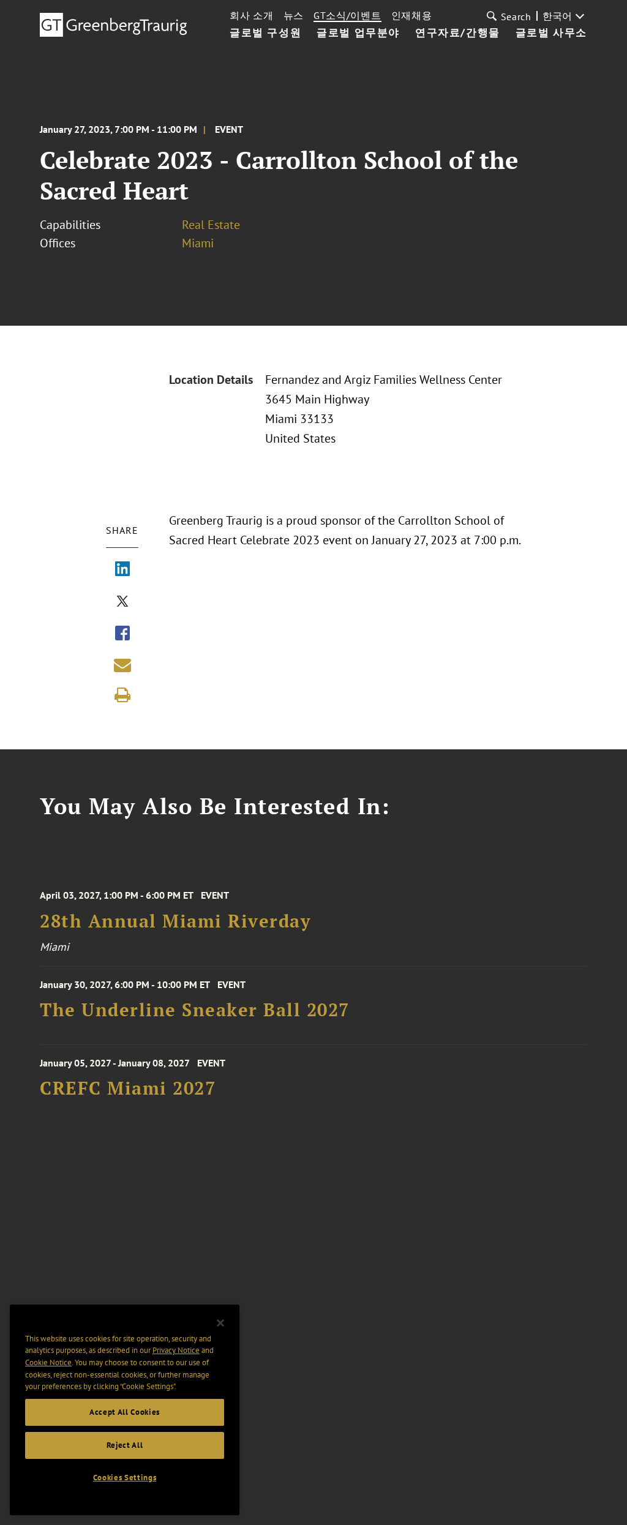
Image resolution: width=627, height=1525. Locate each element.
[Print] (122, 694)
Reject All (125, 1445)
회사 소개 (252, 15)
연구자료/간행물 (457, 33)
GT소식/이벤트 (347, 15)
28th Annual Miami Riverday (175, 921)
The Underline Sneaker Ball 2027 (195, 1010)
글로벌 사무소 (551, 33)
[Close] (220, 1323)
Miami (198, 243)
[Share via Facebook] (122, 634)
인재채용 (411, 15)
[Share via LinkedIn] (122, 570)
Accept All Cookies (124, 1412)
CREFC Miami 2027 (128, 1088)
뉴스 (293, 15)
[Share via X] (122, 602)
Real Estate (211, 225)
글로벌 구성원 (265, 33)
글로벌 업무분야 (358, 33)
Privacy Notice (176, 1350)
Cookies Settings (125, 1477)
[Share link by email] (122, 664)
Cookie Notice (48, 1362)
